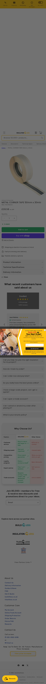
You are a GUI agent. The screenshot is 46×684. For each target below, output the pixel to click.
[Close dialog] (45, 330)
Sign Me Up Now (35, 348)
